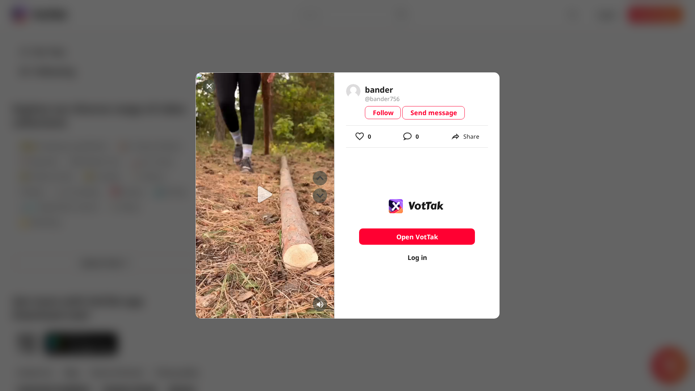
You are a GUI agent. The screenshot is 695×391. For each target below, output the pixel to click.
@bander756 (382, 99)
